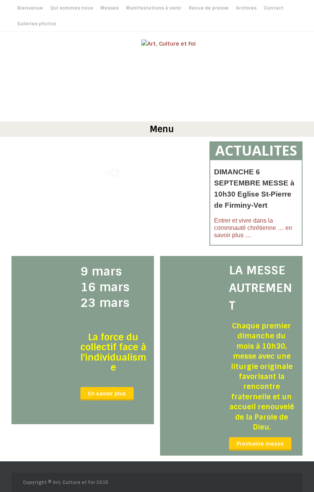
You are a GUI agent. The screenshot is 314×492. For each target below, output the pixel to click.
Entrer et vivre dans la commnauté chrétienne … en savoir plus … (253, 227)
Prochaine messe (260, 443)
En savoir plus (107, 393)
